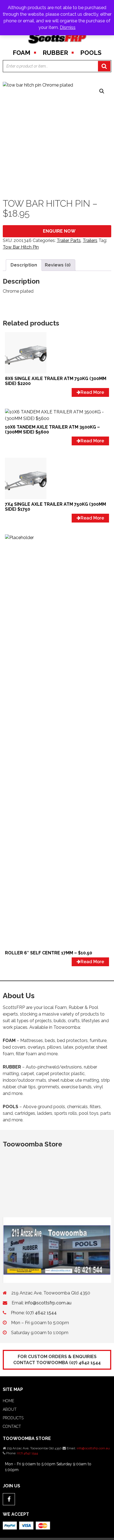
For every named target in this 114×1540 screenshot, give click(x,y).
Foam (21, 52)
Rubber (55, 52)
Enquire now (59, 231)
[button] (102, 91)
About (10, 1409)
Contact (12, 1426)
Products (13, 1418)
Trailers (90, 240)
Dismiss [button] (68, 27)
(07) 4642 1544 (41, 1312)
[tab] (24, 265)
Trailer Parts (69, 240)
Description (24, 265)
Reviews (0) (58, 265)
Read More (92, 392)
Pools (91, 52)
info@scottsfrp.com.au (48, 1302)
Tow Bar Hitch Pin (21, 247)
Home (8, 1401)
